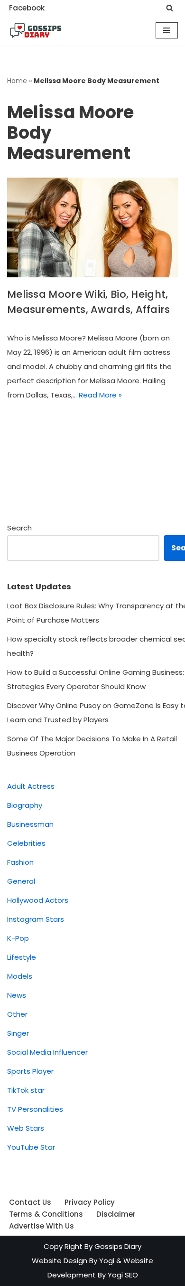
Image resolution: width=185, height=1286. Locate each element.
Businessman (30, 824)
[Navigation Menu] (167, 30)
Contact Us (30, 1202)
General (21, 881)
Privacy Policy (90, 1202)
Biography (24, 805)
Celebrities (26, 843)
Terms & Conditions (46, 1214)
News (16, 995)
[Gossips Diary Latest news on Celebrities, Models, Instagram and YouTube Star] (35, 30)
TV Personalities (35, 1109)
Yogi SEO (123, 1275)
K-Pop (18, 938)
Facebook (27, 8)
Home (17, 80)
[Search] (169, 7)
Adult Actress (31, 786)
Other (17, 1014)
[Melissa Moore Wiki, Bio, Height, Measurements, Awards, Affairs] (92, 227)
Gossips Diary (117, 1246)
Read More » (100, 395)
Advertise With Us (41, 1226)
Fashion (20, 862)
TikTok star (26, 1090)
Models (19, 976)
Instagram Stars (35, 919)
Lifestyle (21, 957)
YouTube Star (31, 1147)
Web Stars (25, 1128)
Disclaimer (116, 1214)
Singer (18, 1033)
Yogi (105, 1261)
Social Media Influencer (47, 1052)
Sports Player (30, 1071)
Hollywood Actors (37, 900)
